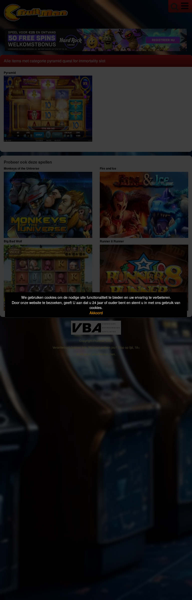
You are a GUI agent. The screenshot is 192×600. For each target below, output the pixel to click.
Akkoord (96, 312)
